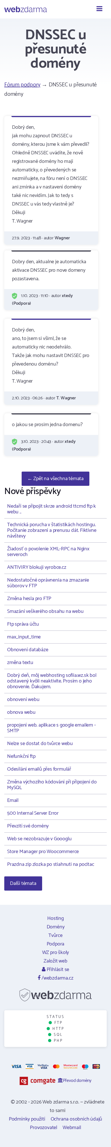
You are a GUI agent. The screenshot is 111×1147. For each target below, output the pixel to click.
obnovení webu (23, 699)
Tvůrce (55, 935)
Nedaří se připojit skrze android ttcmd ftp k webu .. (51, 509)
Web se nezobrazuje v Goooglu (39, 839)
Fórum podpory (22, 85)
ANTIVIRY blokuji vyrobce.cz (36, 567)
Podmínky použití (27, 1119)
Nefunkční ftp (21, 756)
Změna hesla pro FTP (29, 598)
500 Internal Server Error (33, 813)
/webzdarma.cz (56, 978)
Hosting (55, 918)
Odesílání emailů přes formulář (39, 769)
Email (12, 800)
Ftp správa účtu (23, 624)
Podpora (56, 944)
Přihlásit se (57, 969)
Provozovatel (43, 1127)
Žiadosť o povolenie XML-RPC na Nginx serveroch (48, 552)
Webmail (72, 1127)
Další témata (23, 883)
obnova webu (21, 712)
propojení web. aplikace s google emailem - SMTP (51, 728)
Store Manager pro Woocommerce (43, 851)
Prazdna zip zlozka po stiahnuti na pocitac (50, 864)
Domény (56, 927)
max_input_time (24, 637)
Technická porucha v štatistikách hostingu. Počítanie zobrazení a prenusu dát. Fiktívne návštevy (51, 530)
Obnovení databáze (27, 650)
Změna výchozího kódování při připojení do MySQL (52, 785)
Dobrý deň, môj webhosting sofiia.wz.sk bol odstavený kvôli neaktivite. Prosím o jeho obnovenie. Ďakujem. (51, 681)
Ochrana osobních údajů (76, 1119)
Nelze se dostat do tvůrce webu (40, 743)
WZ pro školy (55, 952)
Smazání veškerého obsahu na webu (45, 611)
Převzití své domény (28, 826)
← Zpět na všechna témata (55, 478)
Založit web (55, 961)
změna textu (20, 662)
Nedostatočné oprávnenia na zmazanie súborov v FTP (48, 583)
